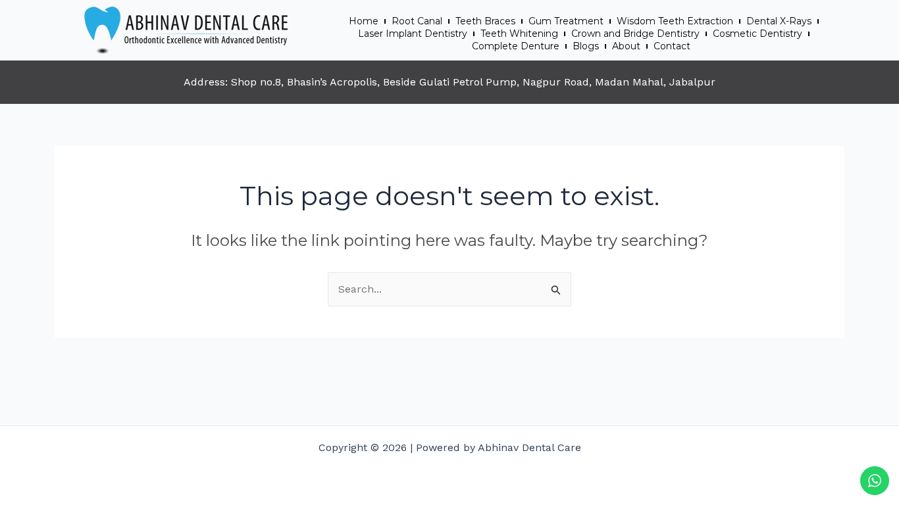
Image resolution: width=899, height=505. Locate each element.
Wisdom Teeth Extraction (675, 21)
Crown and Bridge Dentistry (635, 33)
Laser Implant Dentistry (412, 33)
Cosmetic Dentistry (757, 33)
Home (363, 21)
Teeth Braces (485, 21)
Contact (672, 46)
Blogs (586, 46)
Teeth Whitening (519, 33)
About (626, 46)
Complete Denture (515, 46)
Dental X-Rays (778, 21)
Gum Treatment (566, 21)
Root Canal (417, 21)
